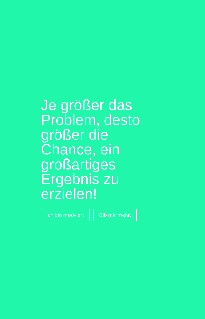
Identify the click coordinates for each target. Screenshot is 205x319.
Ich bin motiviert (65, 215)
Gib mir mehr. (115, 215)
